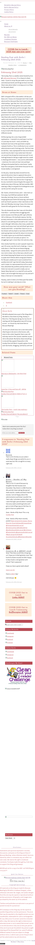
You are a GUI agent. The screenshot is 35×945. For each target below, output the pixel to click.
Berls (25, 63)
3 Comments (22, 65)
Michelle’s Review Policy (12, 5)
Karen (9, 455)
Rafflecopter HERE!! (18, 612)
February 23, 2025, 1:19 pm (13, 539)
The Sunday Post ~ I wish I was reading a (14, 409)
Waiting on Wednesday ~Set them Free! (13, 373)
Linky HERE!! (18, 597)
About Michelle (13, 29)
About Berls (12, 31)
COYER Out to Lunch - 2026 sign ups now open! (18, 50)
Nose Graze (21, 941)
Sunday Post (10, 515)
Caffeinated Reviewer (9, 78)
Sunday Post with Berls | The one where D (14, 414)
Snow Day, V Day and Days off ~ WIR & (13, 389)
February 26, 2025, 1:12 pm (13, 467)
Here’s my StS (10, 570)
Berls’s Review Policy (11, 7)
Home (6, 24)
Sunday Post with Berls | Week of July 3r (14, 394)
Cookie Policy (8, 12)
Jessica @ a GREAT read (18, 551)
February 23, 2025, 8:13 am (14, 582)
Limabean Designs (10, 39)
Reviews (7, 35)
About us (7, 26)
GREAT (13, 574)
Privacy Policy (9, 9)
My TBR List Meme (10, 37)
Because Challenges (11, 41)
